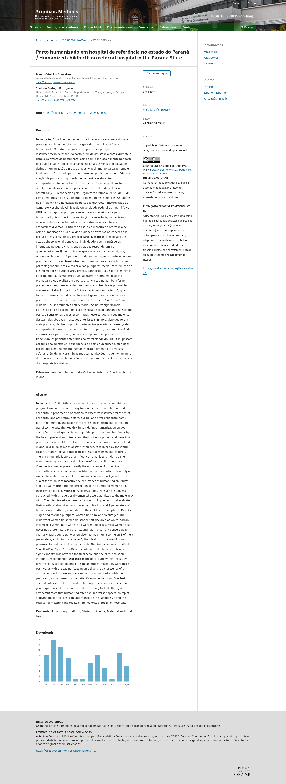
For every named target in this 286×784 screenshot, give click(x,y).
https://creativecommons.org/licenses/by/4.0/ (66, 750)
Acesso (252, 3)
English (208, 87)
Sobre (34, 27)
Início (39, 40)
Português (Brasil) (215, 98)
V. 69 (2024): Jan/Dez (74, 40)
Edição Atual (92, 27)
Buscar (248, 27)
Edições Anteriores (119, 27)
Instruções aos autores (62, 27)
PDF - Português (158, 73)
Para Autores (210, 57)
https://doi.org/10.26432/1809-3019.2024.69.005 (74, 113)
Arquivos (52, 40)
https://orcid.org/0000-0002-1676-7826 (55, 100)
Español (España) (214, 92)
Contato (187, 27)
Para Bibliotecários (214, 63)
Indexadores (168, 27)
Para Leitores (210, 52)
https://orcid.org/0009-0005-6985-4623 (55, 82)
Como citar (146, 27)
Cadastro (238, 3)
